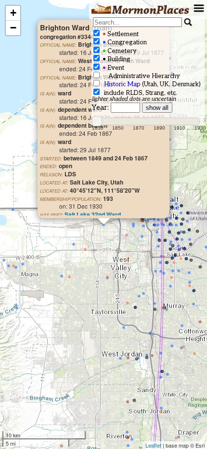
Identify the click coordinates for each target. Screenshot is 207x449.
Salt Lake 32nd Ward (93, 214)
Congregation (124, 42)
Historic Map (122, 84)
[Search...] (188, 22)
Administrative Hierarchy (140, 76)
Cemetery (119, 51)
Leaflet (153, 445)
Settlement (120, 34)
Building (115, 59)
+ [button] (13, 13)
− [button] (13, 28)
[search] (137, 22)
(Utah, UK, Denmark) (152, 84)
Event (112, 68)
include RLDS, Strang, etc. (139, 93)
